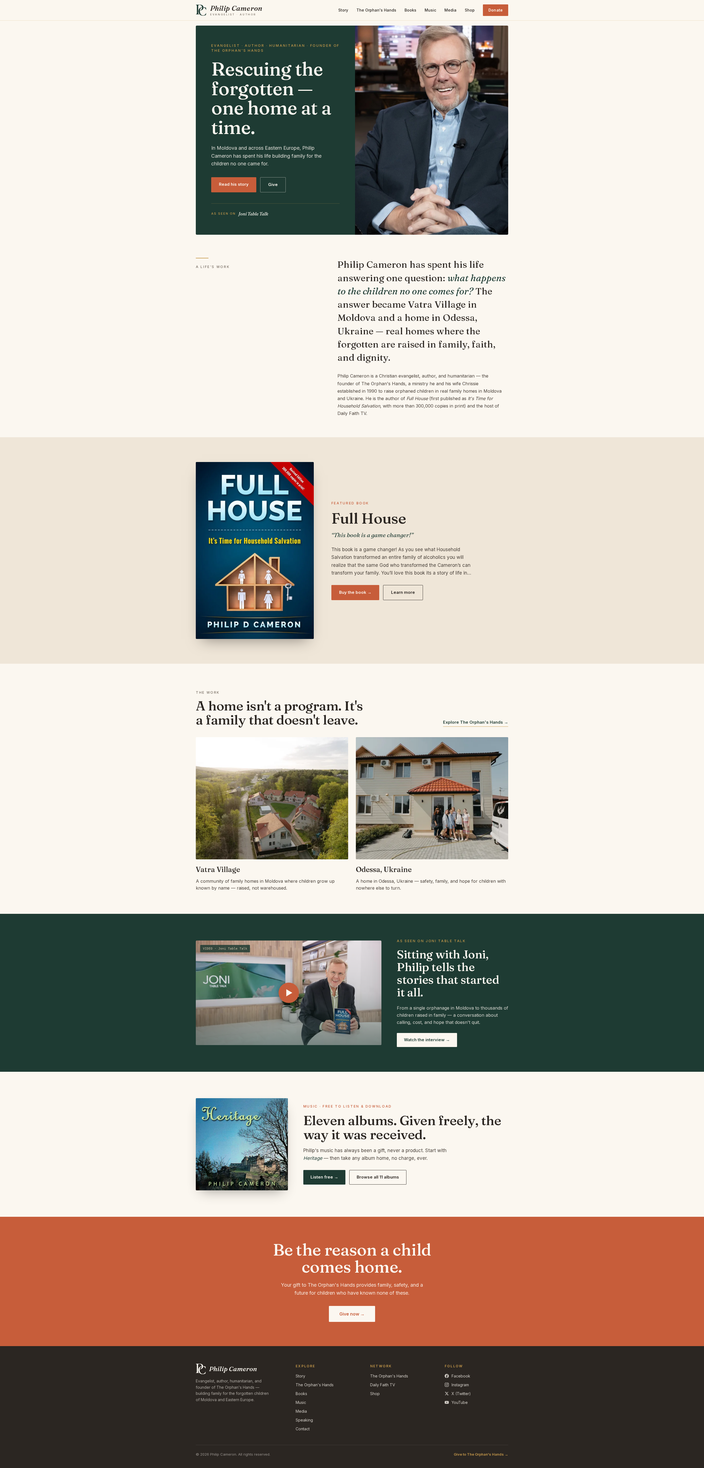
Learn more (403, 592)
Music (430, 10)
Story (343, 10)
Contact (303, 1428)
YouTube (460, 1402)
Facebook (461, 1376)
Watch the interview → (427, 1039)
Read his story (234, 184)
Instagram (460, 1384)
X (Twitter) (461, 1393)
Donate (495, 10)
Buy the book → (355, 592)
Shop (470, 10)
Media (450, 10)
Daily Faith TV (382, 1384)
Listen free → (324, 1177)
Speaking (304, 1420)
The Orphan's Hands (376, 10)
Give (273, 184)
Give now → (352, 1314)
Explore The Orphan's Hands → (475, 722)
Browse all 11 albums (378, 1177)
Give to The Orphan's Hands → (481, 1454)
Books (410, 10)
